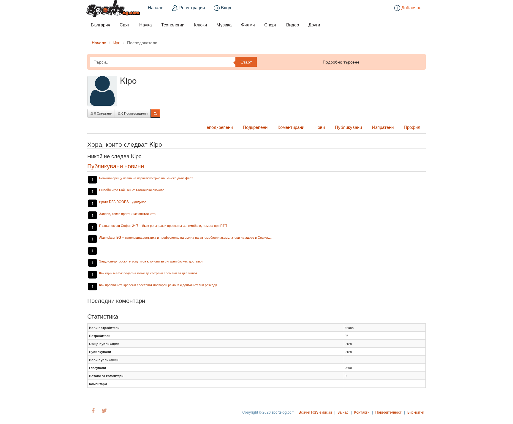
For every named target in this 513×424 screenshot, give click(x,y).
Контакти (362, 411)
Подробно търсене (341, 62)
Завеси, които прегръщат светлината (127, 213)
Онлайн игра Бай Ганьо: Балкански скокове (131, 189)
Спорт (270, 24)
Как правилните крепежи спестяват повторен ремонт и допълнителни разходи (158, 284)
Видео (292, 24)
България (100, 24)
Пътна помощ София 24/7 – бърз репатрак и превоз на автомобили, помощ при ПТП (163, 225)
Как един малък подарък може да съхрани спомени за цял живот (148, 272)
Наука (145, 24)
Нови (319, 127)
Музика (224, 24)
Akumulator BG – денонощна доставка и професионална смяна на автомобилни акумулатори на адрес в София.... (185, 237)
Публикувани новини (115, 166)
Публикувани (348, 127)
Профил (412, 127)
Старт (246, 62)
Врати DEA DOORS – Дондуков (122, 201)
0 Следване (102, 113)
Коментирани (291, 127)
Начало (155, 7)
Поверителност (388, 411)
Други (314, 24)
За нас (343, 411)
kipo (117, 42)
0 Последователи (134, 113)
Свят (125, 24)
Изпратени (383, 127)
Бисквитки (415, 411)
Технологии (172, 24)
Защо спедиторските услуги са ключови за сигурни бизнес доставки (150, 261)
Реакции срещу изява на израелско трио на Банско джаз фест (146, 177)
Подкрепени (255, 127)
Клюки (200, 24)
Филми (248, 24)
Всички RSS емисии (315, 411)
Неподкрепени (218, 127)
